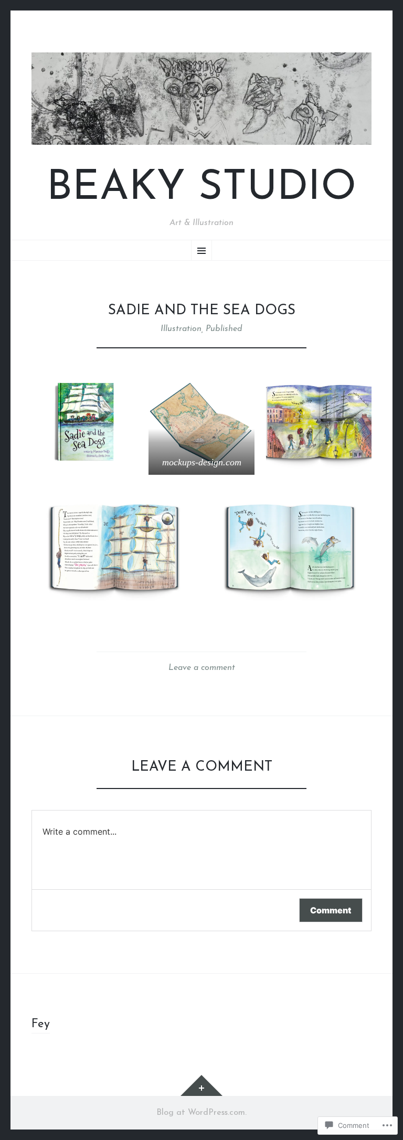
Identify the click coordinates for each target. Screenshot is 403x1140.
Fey (40, 1024)
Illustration (181, 329)
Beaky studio (201, 188)
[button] (84, 422)
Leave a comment (201, 668)
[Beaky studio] (201, 98)
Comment (331, 910)
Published (224, 329)
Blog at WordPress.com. (201, 1113)
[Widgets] (201, 1085)
